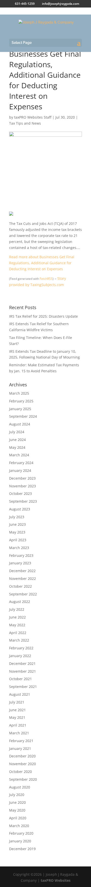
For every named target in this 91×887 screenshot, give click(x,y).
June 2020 (17, 802)
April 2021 (17, 725)
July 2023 (16, 516)
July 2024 (16, 431)
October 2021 (20, 678)
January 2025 (20, 408)
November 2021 (22, 671)
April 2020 (17, 818)
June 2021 (17, 709)
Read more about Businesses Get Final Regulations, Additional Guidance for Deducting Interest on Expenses (41, 262)
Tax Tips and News (25, 123)
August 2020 (19, 787)
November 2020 (22, 763)
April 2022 (17, 632)
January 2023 (20, 563)
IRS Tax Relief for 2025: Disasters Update (43, 316)
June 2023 (17, 524)
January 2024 (20, 470)
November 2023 (22, 486)
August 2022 (19, 601)
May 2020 (17, 810)
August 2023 (19, 509)
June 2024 (17, 439)
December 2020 (22, 756)
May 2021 (17, 717)
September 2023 (23, 501)
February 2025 (21, 401)
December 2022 (22, 570)
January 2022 (20, 655)
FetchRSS (46, 279)
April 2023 (17, 540)
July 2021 (16, 702)
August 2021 (19, 694)
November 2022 (22, 578)
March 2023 (19, 547)
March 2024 (19, 455)
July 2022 (16, 609)
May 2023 (17, 532)
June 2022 (17, 617)
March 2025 (19, 393)
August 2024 (19, 424)
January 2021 (20, 748)
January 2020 (20, 841)
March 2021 (19, 733)
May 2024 (17, 447)
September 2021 (23, 686)
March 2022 (19, 640)
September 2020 (23, 779)
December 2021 (22, 663)
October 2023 (20, 493)
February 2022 (21, 648)
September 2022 (23, 594)
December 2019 (22, 848)
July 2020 (16, 794)
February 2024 (21, 462)
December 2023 (22, 478)
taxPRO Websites (56, 880)
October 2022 (20, 586)
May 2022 (17, 625)
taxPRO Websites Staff (32, 117)
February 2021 (21, 740)
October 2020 (20, 771)
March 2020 (19, 825)
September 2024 (23, 416)
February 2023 (21, 555)
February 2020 (21, 833)
